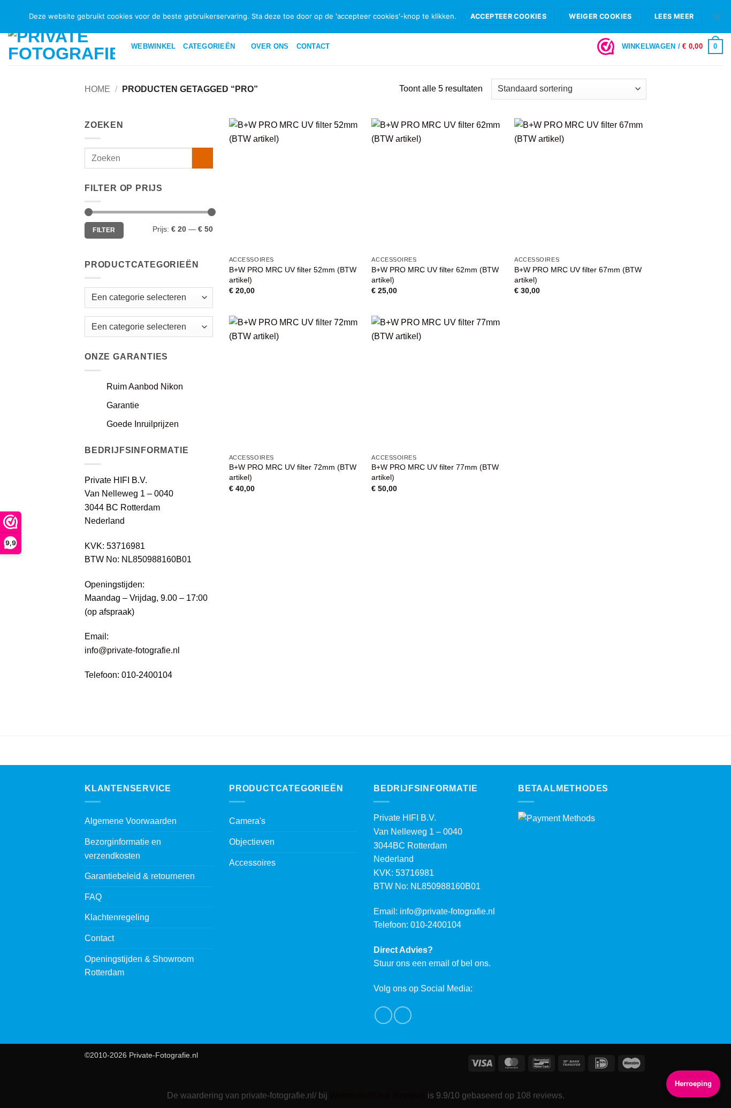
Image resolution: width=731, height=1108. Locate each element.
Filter (104, 230)
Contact (313, 46)
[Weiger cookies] (716, 19)
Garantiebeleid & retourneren (140, 876)
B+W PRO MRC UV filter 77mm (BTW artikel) (435, 472)
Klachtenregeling (117, 917)
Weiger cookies (600, 16)
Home (97, 89)
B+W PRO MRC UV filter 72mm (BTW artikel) (292, 472)
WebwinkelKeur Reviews (377, 1095)
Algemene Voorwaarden (131, 821)
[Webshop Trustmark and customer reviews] (605, 46)
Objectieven (252, 841)
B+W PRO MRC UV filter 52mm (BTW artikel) (292, 274)
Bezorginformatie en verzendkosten (123, 848)
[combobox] (149, 326)
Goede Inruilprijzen (142, 424)
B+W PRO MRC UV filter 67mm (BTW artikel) (578, 274)
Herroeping (693, 1084)
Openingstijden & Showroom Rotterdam (139, 965)
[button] (672, 47)
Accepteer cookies (508, 16)
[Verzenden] (202, 158)
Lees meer (674, 16)
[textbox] (139, 326)
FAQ (93, 896)
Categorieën (209, 46)
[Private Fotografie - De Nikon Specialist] (61, 47)
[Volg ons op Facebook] (383, 1015)
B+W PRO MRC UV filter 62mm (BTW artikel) (435, 274)
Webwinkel (153, 46)
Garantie (122, 405)
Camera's (247, 821)
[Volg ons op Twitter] (403, 1015)
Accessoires (252, 862)
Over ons (270, 46)
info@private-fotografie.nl (132, 650)
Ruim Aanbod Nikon (144, 386)
